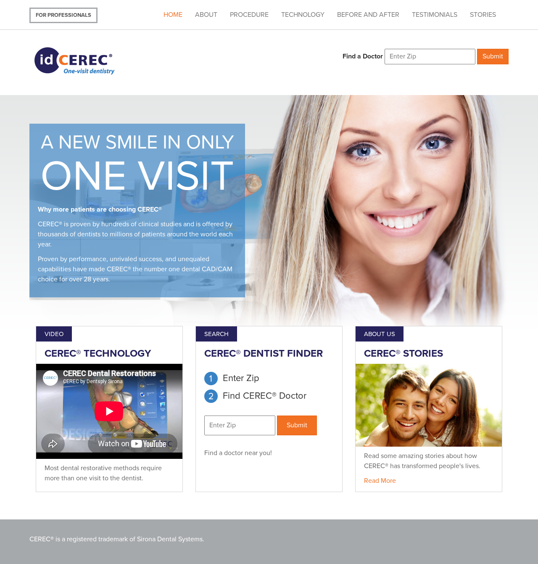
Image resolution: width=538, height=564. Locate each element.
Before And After (368, 15)
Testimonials (434, 15)
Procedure (249, 15)
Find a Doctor (363, 56)
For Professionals (63, 15)
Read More (380, 481)
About (206, 15)
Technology (302, 15)
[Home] (85, 60)
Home (173, 15)
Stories (483, 15)
